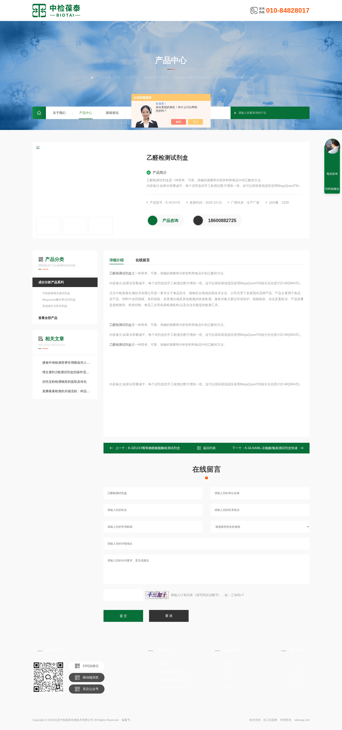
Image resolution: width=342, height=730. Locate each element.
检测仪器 (163, 663)
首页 (39, 113)
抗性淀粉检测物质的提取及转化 (64, 381)
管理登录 (285, 719)
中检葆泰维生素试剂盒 (56, 293)
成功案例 (230, 687)
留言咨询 (296, 687)
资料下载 (230, 679)
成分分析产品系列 (156, 77)
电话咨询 (332, 173)
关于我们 (59, 113)
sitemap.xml (302, 719)
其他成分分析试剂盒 (54, 305)
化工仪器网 (270, 719)
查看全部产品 (47, 318)
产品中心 (85, 113)
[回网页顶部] (332, 159)
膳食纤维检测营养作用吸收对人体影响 (67, 362)
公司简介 (296, 663)
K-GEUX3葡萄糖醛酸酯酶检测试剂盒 (154, 448)
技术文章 (230, 671)
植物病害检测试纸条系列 (173, 687)
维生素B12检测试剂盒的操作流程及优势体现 (67, 372)
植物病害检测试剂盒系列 (173, 679)
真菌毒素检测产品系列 (172, 671)
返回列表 (209, 448)
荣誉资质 (296, 679)
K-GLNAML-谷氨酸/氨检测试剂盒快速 (271, 448)
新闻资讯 (112, 113)
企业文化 (296, 671)
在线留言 (143, 260)
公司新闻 (230, 663)
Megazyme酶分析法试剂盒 (192, 77)
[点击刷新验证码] (157, 595)
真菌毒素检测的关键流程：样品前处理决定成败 (67, 391)
